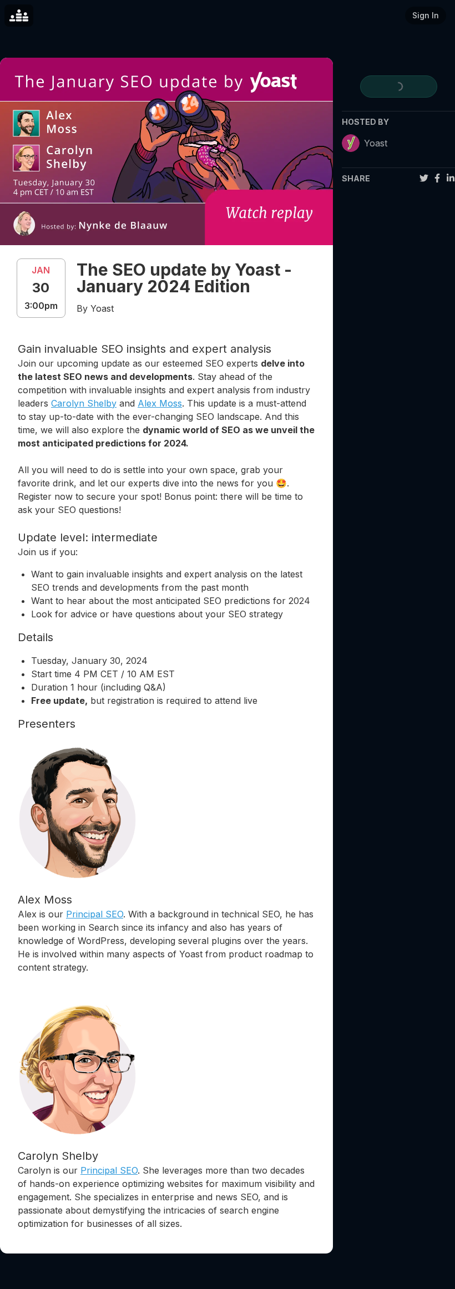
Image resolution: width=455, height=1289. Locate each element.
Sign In (425, 15)
